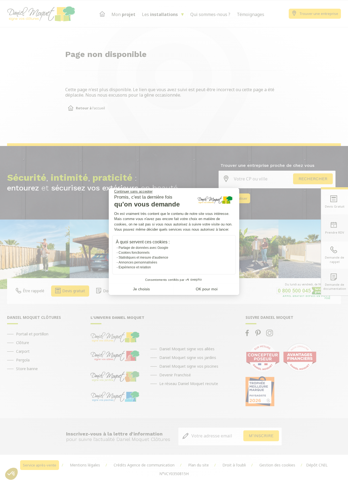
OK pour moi (206, 289)
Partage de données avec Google (143, 248)
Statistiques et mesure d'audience (143, 257)
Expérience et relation (135, 267)
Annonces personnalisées (138, 262)
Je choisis (141, 289)
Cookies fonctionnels (134, 253)
